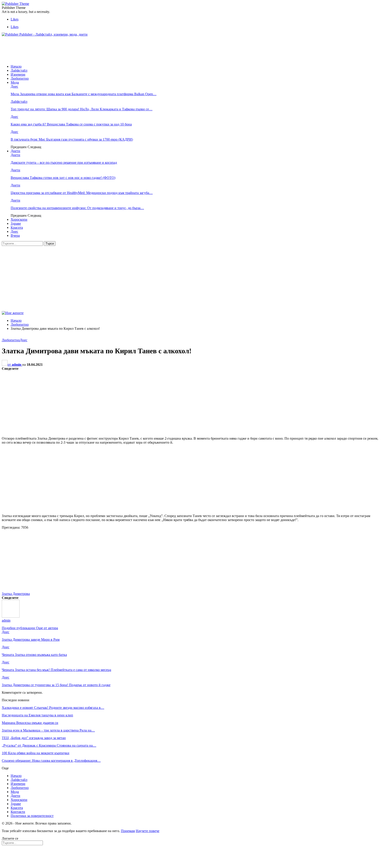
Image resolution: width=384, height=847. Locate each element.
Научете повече (147, 831)
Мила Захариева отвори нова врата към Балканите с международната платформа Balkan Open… (83, 94)
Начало (16, 66)
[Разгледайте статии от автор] (11, 616)
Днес (14, 86)
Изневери (18, 74)
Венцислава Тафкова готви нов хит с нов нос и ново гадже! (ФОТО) (63, 178)
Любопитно (20, 78)
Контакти (18, 812)
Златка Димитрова (16, 594)
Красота (17, 227)
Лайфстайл (19, 70)
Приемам (128, 831)
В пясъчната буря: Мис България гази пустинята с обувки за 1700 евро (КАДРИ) (72, 139)
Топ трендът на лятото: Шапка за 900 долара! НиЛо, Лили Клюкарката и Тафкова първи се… (81, 109)
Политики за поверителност (32, 816)
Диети (15, 151)
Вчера (15, 235)
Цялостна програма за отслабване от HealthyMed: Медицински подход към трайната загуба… (82, 193)
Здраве (16, 223)
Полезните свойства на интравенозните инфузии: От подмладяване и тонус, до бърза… (77, 208)
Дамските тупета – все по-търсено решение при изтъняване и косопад (64, 162)
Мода (15, 82)
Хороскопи (19, 219)
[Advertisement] (83, 50)
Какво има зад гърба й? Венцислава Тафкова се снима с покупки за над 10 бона (71, 124)
